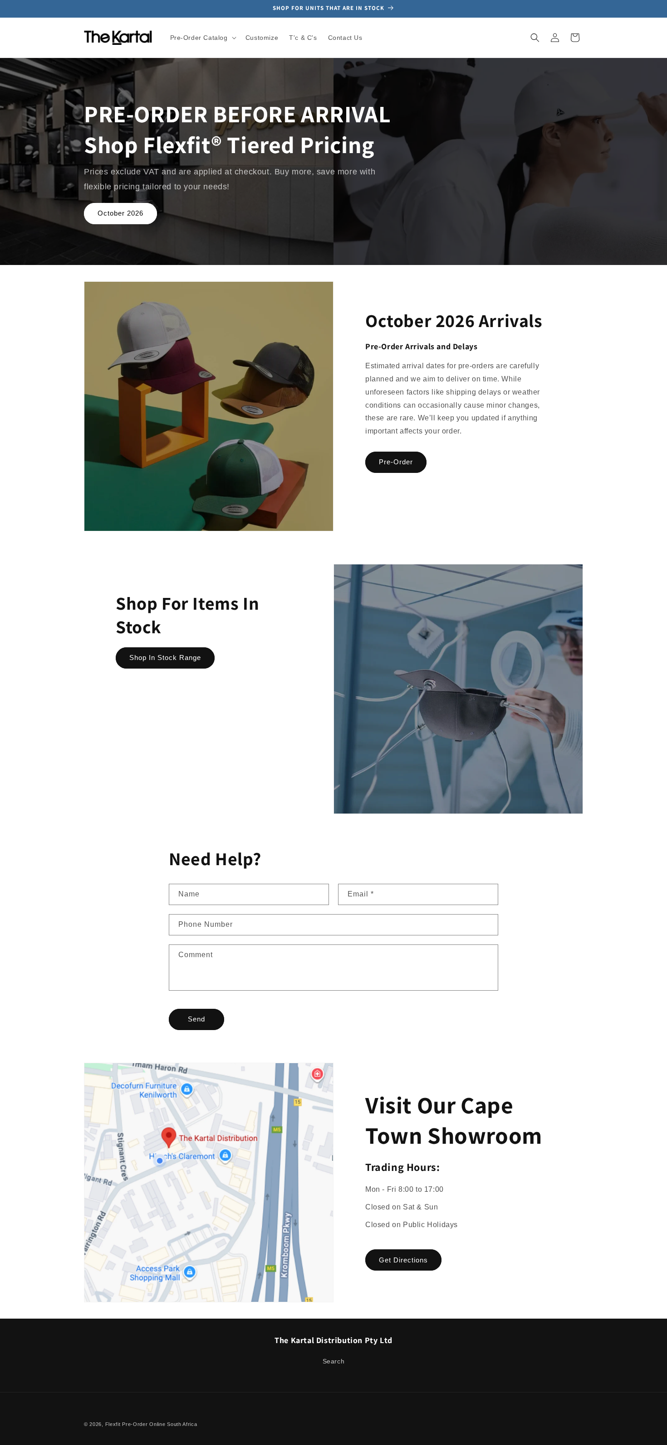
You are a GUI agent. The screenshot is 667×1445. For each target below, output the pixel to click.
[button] (202, 37)
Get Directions (403, 1260)
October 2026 (120, 213)
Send (196, 1019)
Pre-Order (396, 462)
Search (334, 1361)
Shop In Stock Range (165, 657)
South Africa (182, 1424)
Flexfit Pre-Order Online (135, 1424)
